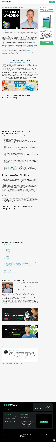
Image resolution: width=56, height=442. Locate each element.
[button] (13, 3)
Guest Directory (6, 433)
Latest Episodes (6, 432)
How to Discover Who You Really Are (10, 418)
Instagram (8, 246)
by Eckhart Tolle (11, 266)
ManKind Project (7, 271)
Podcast (13, 0)
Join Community (14, 432)
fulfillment (13, 145)
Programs (25, 0)
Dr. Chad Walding (11, 47)
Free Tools (32, 432)
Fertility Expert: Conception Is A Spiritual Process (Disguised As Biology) (27, 424)
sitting (7, 135)
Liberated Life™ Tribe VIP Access (24, 435)
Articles (31, 433)
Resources (32, 0)
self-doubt (10, 168)
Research (32, 434)
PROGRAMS (22, 431)
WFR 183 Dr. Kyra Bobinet (9, 276)
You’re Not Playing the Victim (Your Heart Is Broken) (27, 421)
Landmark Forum (7, 270)
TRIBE (13, 431)
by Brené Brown (10, 272)
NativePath (27, 46)
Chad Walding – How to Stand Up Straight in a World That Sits (16, 263)
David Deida (6, 269)
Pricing (13, 434)
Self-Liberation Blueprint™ (22, 433)
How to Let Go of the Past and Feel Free (11, 416)
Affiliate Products (41, 432)
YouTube (7, 257)
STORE (39, 431)
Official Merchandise (40, 433)
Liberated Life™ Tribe (23, 432)
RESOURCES (33, 431)
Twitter (7, 250)
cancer (37, 160)
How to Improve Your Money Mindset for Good (12, 419)
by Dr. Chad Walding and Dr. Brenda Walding (20, 262)
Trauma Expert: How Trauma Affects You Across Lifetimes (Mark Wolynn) (28, 417)
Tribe (19, 0)
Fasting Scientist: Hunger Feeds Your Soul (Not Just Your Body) (28, 419)
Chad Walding (17, 282)
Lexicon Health (13, 46)
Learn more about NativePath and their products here (20, 62)
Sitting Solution (32, 46)
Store (38, 0)
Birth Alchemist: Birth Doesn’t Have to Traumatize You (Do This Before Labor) (26, 426)
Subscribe (5, 434)
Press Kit (47, 433)
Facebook (8, 245)
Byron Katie (6, 273)
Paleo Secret (4, 47)
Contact (47, 434)
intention (21, 154)
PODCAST (6, 431)
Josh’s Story (48, 432)
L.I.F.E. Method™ (22, 436)
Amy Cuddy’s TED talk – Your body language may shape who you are (17, 265)
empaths (11, 156)
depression (11, 141)
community (30, 50)
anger (25, 138)
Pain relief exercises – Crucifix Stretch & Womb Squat (14, 264)
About (43, 0)
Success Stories (14, 433)
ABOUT (47, 431)
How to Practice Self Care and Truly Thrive (11, 421)
